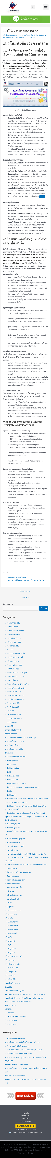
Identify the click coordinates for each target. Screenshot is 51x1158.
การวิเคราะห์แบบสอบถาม (14, 696)
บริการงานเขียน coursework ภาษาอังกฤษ (20, 738)
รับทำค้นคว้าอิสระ (11, 780)
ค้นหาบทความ (8, 604)
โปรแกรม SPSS (10, 1024)
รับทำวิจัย (8, 791)
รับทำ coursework (11, 764)
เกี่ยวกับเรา (25, 1116)
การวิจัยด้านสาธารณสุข (13, 665)
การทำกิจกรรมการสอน (13, 642)
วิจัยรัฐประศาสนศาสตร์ (13, 956)
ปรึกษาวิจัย (9, 753)
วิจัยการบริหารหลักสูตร (13, 910)
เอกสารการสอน (10, 1005)
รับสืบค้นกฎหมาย (11, 868)
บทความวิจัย (9, 726)
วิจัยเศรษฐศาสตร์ (11, 972)
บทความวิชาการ (11, 734)
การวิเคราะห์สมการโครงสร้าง (15, 688)
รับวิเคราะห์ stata (11, 850)
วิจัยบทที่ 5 (8, 937)
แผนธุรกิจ (8, 1009)
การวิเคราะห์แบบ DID (13, 692)
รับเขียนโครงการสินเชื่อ (13, 887)
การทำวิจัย (9, 650)
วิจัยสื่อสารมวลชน (11, 968)
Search (44, 608)
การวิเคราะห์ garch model (14, 676)
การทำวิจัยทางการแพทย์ (14, 657)
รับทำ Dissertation (12, 768)
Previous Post (25, 591)
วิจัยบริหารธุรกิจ (10, 941)
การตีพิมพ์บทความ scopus (15, 631)
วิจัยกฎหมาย (9, 907)
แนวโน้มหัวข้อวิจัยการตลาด (25, 38)
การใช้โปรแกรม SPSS (13, 715)
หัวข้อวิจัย (8, 987)
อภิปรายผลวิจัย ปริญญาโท (14, 991)
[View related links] (42, 196)
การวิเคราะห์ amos (12, 669)
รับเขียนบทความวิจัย (12, 884)
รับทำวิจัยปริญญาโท (12, 828)
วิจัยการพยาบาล (11, 914)
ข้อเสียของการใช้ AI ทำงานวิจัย (16, 1065)
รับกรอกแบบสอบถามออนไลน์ (15, 757)
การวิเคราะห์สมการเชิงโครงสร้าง (17, 684)
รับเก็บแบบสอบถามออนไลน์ (15, 880)
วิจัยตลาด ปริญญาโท (25, 35)
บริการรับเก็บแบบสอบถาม (14, 741)
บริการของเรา (25, 1121)
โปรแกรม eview (11, 1020)
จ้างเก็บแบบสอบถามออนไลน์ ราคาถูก (18, 1054)
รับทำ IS (8, 772)
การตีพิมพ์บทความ (11, 627)
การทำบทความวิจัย (12, 646)
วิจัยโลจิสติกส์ (9, 975)
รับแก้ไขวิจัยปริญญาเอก (13, 895)
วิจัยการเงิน (9, 918)
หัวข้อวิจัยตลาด (8, 38)
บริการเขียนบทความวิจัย (14, 749)
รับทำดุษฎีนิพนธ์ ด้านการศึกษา (16, 783)
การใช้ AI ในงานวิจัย (12, 707)
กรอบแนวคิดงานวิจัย (12, 623)
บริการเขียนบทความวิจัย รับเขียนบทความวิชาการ (23, 1042)
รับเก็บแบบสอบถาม (12, 876)
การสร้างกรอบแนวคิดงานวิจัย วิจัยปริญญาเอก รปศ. (24, 1050)
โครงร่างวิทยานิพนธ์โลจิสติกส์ (15, 1017)
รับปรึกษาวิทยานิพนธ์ (12, 843)
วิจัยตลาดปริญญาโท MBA (17, 577)
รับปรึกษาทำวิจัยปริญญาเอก (15, 839)
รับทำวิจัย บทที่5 (10, 795)
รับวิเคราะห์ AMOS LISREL (15, 846)
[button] (33, 7)
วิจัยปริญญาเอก (10, 949)
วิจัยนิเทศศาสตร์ (11, 933)
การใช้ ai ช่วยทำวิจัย (12, 703)
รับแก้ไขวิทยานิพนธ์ (12, 899)
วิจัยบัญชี (8, 945)
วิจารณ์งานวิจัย (10, 979)
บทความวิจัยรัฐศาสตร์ (13, 730)
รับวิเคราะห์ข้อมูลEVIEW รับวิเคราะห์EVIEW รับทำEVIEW (26, 865)
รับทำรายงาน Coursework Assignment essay (22, 787)
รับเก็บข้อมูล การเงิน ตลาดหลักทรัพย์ (18, 872)
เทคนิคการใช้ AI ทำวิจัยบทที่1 (15, 1076)
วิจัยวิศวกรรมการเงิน (12, 964)
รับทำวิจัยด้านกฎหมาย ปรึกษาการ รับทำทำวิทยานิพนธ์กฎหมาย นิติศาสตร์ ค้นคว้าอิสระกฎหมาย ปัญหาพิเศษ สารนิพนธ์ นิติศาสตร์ (26, 816)
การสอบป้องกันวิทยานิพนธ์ (14, 699)
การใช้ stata (9, 711)
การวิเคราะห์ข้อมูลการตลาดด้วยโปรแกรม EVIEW (26, 580)
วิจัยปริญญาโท (10, 953)
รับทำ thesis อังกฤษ (12, 776)
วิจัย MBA (8, 903)
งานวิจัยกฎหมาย (11, 722)
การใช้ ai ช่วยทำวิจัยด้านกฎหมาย (17, 1046)
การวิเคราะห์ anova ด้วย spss (16, 673)
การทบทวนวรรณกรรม (13, 634)
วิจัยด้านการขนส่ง (11, 922)
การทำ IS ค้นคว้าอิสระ (13, 638)
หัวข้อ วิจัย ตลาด (40, 35)
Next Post (25, 597)
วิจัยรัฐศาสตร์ (9, 960)
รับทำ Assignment (11, 761)
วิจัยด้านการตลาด (9, 35)
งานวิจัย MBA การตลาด (13, 718)
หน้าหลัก (25, 1113)
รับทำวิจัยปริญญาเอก (12, 824)
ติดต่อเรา (25, 1119)
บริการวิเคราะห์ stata (13, 745)
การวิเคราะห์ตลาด (11, 680)
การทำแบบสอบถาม (12, 661)
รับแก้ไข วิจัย (9, 891)
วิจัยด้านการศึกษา (11, 930)
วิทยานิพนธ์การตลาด (12, 983)
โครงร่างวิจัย (9, 1013)
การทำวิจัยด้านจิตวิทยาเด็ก (15, 654)
